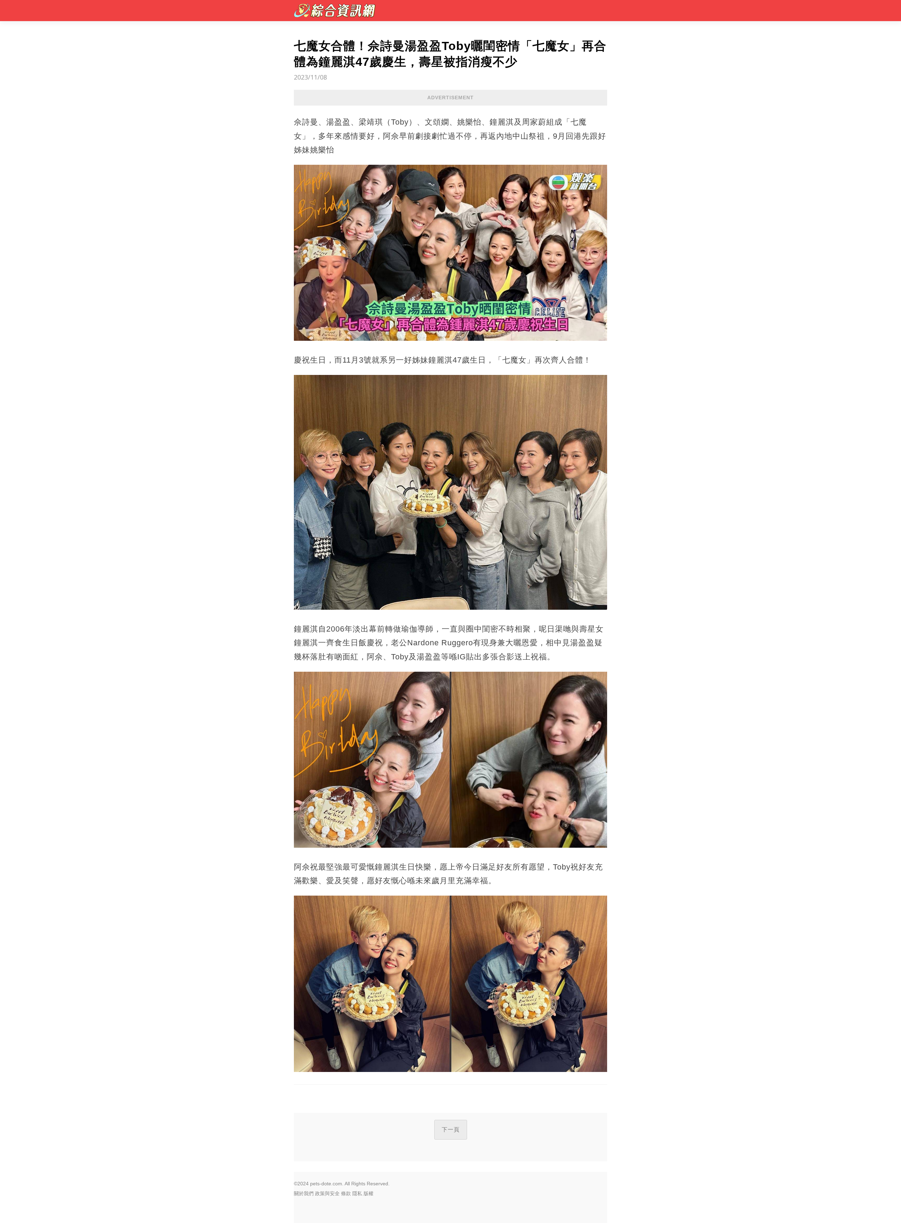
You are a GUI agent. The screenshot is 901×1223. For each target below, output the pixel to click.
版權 (368, 1193)
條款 (346, 1193)
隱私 (357, 1193)
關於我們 (304, 1193)
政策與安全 (327, 1193)
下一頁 (451, 1130)
